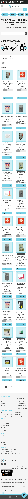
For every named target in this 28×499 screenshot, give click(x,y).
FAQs (2, 439)
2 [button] (8, 386)
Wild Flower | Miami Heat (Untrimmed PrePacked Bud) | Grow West (21, 259)
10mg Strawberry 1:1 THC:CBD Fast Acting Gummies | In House (21, 289)
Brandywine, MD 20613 (16, 453)
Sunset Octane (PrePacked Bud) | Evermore (21, 231)
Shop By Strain (5, 428)
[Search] (25, 9)
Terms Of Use (10, 490)
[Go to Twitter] (5, 464)
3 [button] (11, 386)
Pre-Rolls (14, 52)
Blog (2, 437)
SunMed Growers (7, 142)
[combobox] (12, 9)
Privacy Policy (4, 490)
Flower (5, 52)
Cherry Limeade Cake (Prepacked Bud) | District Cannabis (7, 175)
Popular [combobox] (12, 58)
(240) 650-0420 (5, 449)
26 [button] (22, 386)
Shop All (3, 421)
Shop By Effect (5, 425)
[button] (14, 2)
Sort (11, 56)
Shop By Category (5, 423)
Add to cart (8, 98)
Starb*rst (21, 175)
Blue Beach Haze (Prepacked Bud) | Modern (21, 203)
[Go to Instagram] (2, 464)
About (2, 435)
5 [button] (16, 386)
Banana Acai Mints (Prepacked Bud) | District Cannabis (7, 314)
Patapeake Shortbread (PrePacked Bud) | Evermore (7, 85)
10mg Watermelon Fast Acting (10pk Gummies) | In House (7, 205)
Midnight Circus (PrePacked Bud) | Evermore (7, 286)
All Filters (5, 58)
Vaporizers (23, 52)
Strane (20, 311)
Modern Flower (21, 200)
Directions (3, 430)
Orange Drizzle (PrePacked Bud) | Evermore (22, 85)
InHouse (7, 202)
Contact (3, 442)
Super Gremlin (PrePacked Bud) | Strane (7, 372)
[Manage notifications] (3, 493)
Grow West (21, 174)
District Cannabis (7, 115)
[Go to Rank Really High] (14, 497)
